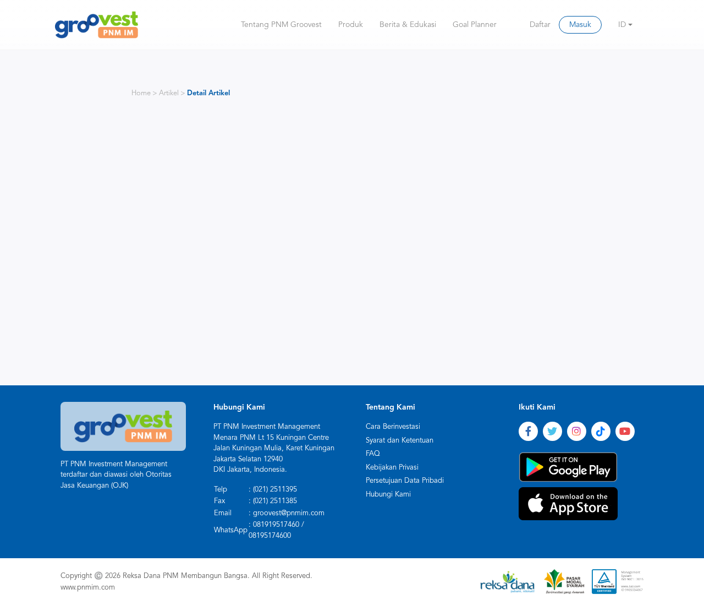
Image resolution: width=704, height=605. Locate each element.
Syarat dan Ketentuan (399, 440)
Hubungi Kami (388, 494)
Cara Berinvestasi (393, 426)
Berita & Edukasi (408, 25)
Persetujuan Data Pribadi (405, 480)
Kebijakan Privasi (392, 467)
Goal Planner (475, 25)
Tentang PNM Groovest (281, 25)
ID (622, 25)
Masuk (580, 25)
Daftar (540, 25)
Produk (350, 25)
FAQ (373, 453)
